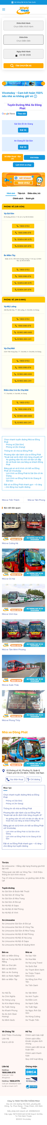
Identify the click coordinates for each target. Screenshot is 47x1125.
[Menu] (3, 9)
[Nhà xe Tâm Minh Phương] (23, 633)
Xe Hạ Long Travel (33, 962)
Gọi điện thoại (16, 779)
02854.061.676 (24, 246)
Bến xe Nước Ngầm (11, 976)
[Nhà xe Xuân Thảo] (23, 668)
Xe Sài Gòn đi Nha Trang (13, 898)
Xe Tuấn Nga (31, 1007)
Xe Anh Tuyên (31, 996)
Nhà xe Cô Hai (8, 578)
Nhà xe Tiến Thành (10, 500)
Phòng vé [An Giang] (14, 804)
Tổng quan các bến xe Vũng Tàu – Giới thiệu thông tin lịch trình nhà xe (22, 873)
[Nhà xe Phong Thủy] (23, 704)
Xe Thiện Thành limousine (32, 974)
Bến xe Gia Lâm (9, 965)
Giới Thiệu (11, 1035)
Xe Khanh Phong (9, 1010)
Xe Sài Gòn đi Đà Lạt (11, 902)
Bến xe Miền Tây (9, 979)
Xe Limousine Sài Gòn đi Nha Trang (18, 930)
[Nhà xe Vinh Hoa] (23, 597)
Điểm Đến (23, 37)
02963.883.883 (24, 332)
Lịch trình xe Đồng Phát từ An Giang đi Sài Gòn (23, 837)
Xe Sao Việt (30, 955)
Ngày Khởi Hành (23, 52)
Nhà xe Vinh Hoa (9, 614)
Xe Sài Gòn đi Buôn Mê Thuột (15, 891)
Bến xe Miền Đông (10, 955)
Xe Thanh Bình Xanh (34, 970)
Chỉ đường (35, 779)
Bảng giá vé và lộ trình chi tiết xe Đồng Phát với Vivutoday (23, 826)
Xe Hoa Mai (30, 959)
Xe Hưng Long (8, 1000)
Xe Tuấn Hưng (8, 1007)
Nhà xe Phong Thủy (11, 720)
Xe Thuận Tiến (32, 1020)
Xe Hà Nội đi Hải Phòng (13, 909)
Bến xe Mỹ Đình (9, 968)
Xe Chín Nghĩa (8, 996)
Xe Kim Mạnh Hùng (11, 1003)
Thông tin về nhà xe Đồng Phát (17, 808)
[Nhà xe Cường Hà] (23, 527)
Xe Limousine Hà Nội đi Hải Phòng (18, 934)
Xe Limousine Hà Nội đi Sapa (15, 941)
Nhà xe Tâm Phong (36, 500)
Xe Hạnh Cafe (31, 1003)
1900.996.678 (24, 233)
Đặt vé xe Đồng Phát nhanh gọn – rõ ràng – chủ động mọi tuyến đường (23, 844)
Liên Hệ (5, 1038)
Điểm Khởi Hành (23, 23)
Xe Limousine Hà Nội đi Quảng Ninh (18, 945)
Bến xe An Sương (10, 972)
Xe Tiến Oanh (31, 985)
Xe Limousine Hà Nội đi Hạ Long (17, 937)
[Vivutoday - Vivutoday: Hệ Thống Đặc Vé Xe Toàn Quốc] (23, 10)
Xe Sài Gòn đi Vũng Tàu (13, 895)
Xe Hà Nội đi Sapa (10, 905)
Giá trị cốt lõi (8, 1042)
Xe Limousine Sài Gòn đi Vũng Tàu (18, 927)
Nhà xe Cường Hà (10, 543)
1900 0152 (24, 226)
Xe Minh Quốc (8, 1020)
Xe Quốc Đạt (31, 966)
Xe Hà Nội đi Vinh (10, 912)
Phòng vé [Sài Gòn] (14, 801)
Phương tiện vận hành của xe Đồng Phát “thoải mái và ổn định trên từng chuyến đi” (22, 813)
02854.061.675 (24, 239)
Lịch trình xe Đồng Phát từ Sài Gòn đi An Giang (23, 833)
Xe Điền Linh (31, 1000)
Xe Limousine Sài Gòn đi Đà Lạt (16, 923)
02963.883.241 (24, 339)
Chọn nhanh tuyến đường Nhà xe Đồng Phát (21, 795)
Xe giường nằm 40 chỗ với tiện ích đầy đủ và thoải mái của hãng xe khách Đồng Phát (24, 820)
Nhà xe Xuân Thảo (10, 685)
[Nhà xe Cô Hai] (23, 562)
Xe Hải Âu (6, 993)
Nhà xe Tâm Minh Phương (14, 649)
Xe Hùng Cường (32, 1016)
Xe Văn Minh (31, 993)
